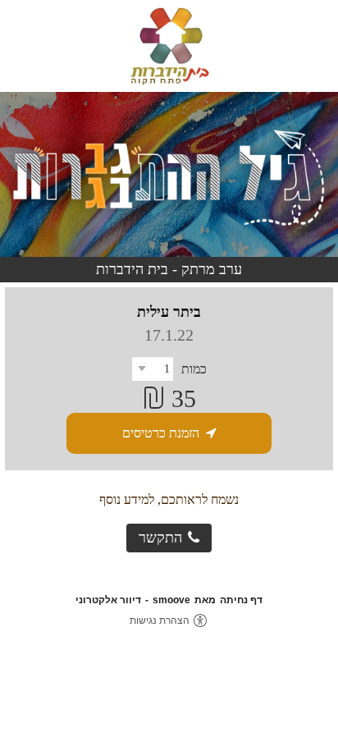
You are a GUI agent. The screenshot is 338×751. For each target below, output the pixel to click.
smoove (171, 600)
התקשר (160, 537)
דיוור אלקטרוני (108, 600)
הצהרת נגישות (160, 620)
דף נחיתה (241, 600)
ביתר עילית (169, 312)
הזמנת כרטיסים (160, 433)
